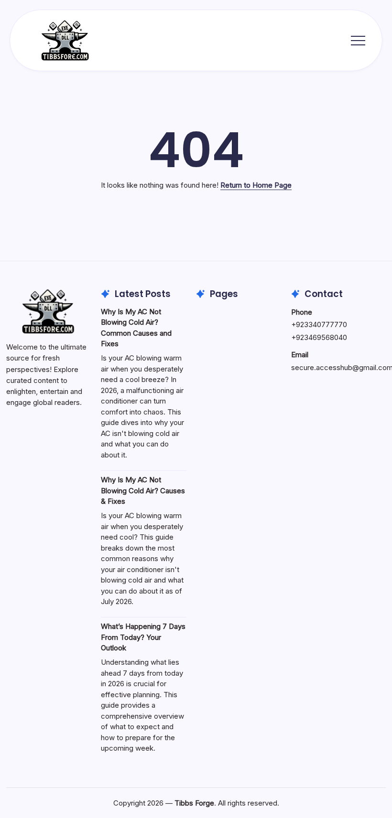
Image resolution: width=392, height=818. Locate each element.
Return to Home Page (256, 185)
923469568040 (321, 337)
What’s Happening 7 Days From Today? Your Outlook (143, 637)
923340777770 (321, 324)
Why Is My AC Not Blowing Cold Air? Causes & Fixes (143, 490)
